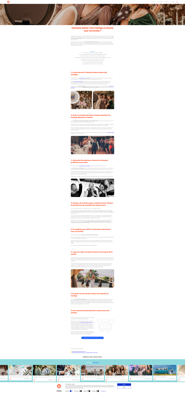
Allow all (124, 384)
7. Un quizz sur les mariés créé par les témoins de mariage (92, 62)
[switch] (80, 391)
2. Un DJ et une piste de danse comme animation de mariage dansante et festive (92, 54)
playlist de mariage (110, 132)
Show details (103, 391)
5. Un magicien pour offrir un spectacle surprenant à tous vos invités (92, 59)
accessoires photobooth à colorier (86, 322)
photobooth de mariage (78, 81)
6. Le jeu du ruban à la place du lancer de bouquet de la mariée (92, 60)
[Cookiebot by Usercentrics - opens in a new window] (59, 391)
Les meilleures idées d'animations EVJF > (79, 351)
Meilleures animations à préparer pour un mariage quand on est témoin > (85, 352)
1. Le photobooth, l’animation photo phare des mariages (92, 52)
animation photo (82, 78)
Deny (124, 387)
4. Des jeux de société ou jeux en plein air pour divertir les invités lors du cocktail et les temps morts (92, 57)
